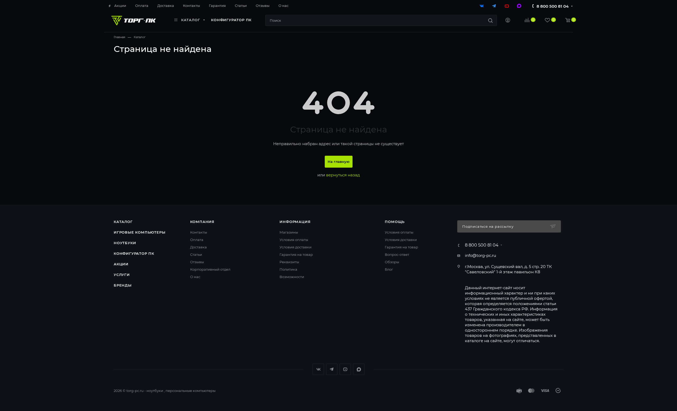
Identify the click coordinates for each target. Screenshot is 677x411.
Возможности (292, 277)
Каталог (123, 222)
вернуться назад (343, 174)
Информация (295, 222)
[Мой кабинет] (507, 20)
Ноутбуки (125, 243)
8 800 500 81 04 (553, 6)
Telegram (331, 369)
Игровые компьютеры (139, 232)
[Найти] (490, 20)
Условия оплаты (294, 240)
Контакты (198, 232)
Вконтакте (318, 369)
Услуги (122, 274)
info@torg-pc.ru (480, 255)
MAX (358, 369)
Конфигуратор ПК (134, 253)
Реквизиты (289, 262)
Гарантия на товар (296, 254)
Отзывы (197, 262)
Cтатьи (196, 254)
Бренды (123, 285)
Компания (202, 222)
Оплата (196, 240)
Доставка (198, 247)
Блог (389, 269)
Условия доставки (296, 247)
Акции (121, 264)
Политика (288, 269)
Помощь (395, 222)
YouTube (345, 369)
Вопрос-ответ (397, 254)
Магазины (289, 232)
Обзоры (392, 262)
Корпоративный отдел (210, 269)
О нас (195, 277)
